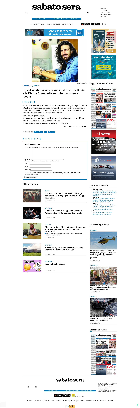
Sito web (27, 169)
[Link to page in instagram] (35, 387)
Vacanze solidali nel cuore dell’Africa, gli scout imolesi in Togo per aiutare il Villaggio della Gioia (65, 196)
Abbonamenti (104, 10)
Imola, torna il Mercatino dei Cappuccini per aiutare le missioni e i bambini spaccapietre (103, 287)
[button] (86, 11)
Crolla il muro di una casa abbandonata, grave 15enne (102, 213)
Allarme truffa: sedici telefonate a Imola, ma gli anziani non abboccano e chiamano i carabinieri (65, 229)
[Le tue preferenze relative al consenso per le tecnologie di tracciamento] (137, 405)
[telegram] (34, 101)
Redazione (103, 8)
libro (45, 131)
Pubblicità (103, 16)
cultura (36, 131)
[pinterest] (29, 101)
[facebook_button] (102, 24)
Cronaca (34, 24)
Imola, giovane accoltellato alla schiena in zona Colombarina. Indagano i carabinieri (102, 318)
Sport (49, 24)
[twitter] (25, 101)
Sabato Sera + (67, 24)
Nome (26, 163)
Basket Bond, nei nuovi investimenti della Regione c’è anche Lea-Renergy (64, 249)
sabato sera (51, 131)
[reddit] (32, 101)
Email (26, 166)
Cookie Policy (56, 400)
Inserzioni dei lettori (106, 12)
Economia (42, 24)
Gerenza (73, 400)
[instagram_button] (105, 24)
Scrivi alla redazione (106, 14)
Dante (41, 131)
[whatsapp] (30, 101)
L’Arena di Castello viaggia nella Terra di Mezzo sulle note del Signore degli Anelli (63, 212)
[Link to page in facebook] (28, 387)
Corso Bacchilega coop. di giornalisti (107, 383)
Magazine (57, 24)
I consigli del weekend (55, 264)
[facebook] (23, 101)
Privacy (47, 400)
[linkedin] (27, 101)
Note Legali (65, 400)
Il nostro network (80, 396)
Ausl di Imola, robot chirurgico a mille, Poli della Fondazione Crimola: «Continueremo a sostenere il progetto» (105, 193)
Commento (28, 159)
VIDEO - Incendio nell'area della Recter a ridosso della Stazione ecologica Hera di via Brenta (104, 200)
